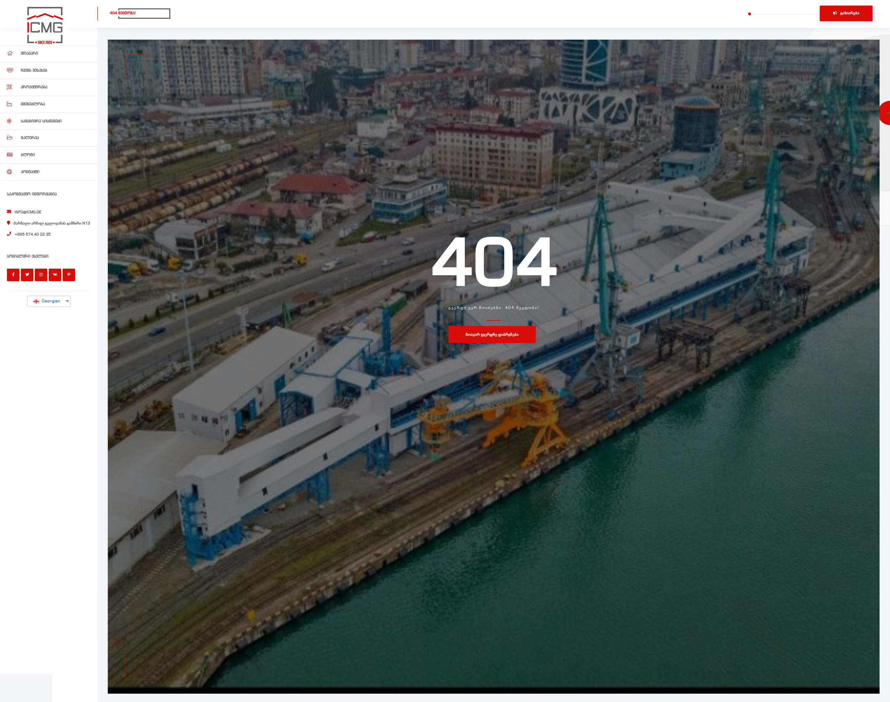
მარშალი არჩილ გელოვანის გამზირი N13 (52, 223)
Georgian (50, 301)
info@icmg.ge (28, 212)
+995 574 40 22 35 (33, 234)
